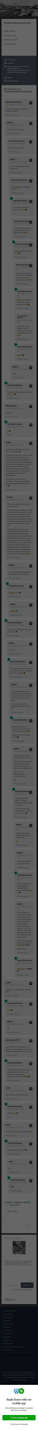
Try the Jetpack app (19, 1418)
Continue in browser (19, 1424)
